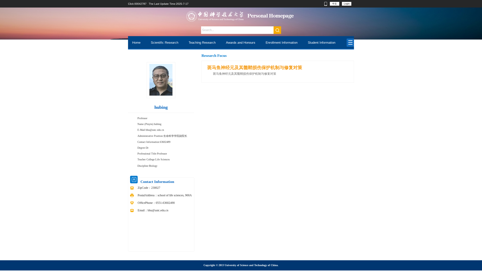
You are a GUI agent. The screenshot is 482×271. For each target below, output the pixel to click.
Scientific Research (164, 42)
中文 (334, 3)
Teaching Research (202, 42)
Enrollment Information (281, 42)
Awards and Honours (240, 42)
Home (136, 42)
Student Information (321, 42)
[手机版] (325, 4)
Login (347, 3)
